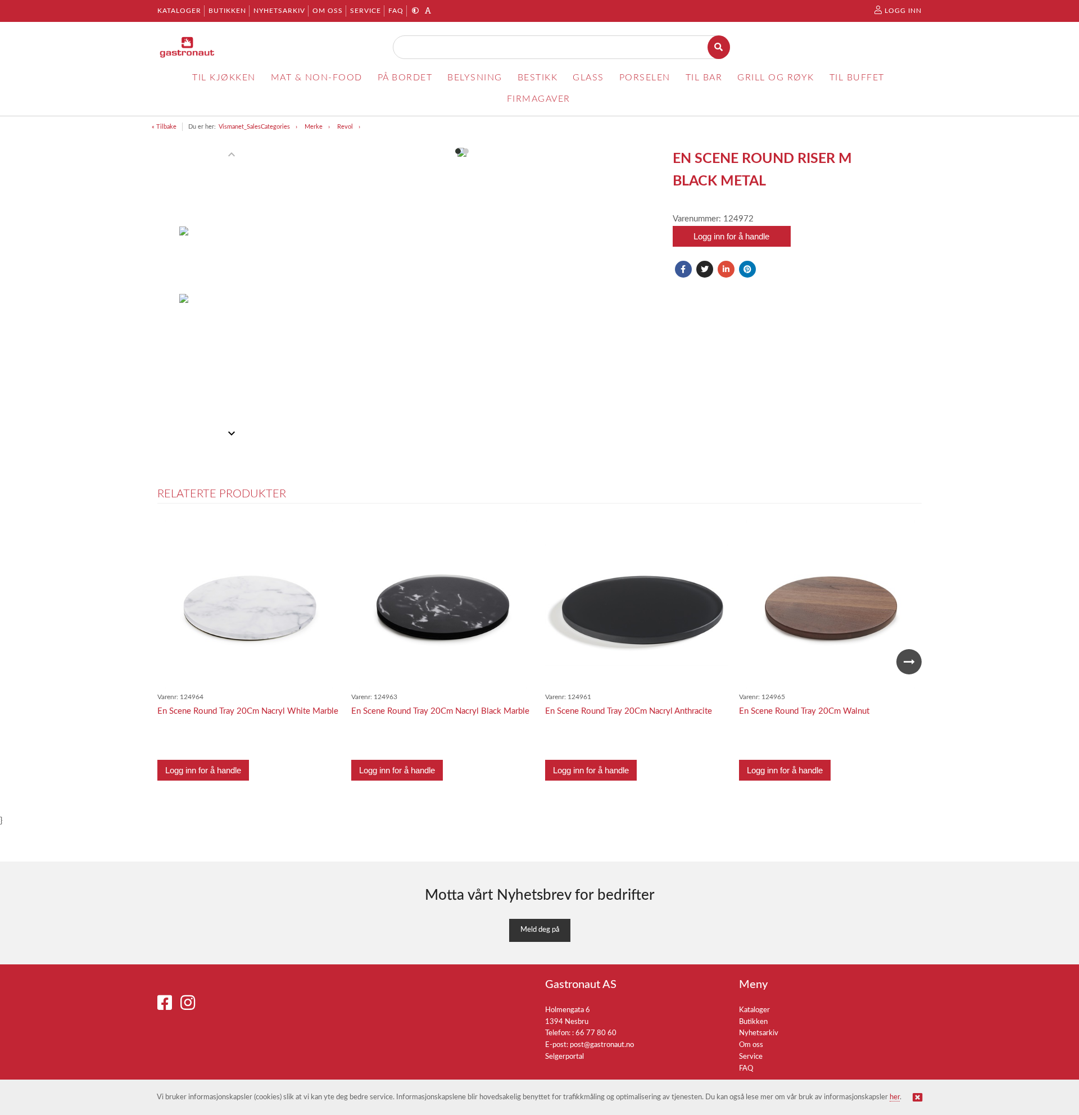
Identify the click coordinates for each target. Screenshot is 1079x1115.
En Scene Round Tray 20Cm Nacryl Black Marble (440, 711)
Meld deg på (539, 929)
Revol (345, 127)
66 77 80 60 (595, 1033)
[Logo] (187, 47)
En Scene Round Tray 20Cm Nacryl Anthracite (628, 711)
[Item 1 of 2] (213, 294)
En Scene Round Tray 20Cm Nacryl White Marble (247, 711)
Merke (314, 127)
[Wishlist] (326, 534)
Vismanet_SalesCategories (254, 127)
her (895, 1097)
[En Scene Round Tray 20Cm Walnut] (830, 604)
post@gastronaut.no (602, 1045)
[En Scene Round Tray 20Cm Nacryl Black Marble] (443, 604)
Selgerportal (564, 1056)
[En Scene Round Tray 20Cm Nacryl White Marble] (249, 604)
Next (909, 661)
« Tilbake (164, 127)
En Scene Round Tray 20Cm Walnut (804, 711)
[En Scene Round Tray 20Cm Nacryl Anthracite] (636, 605)
